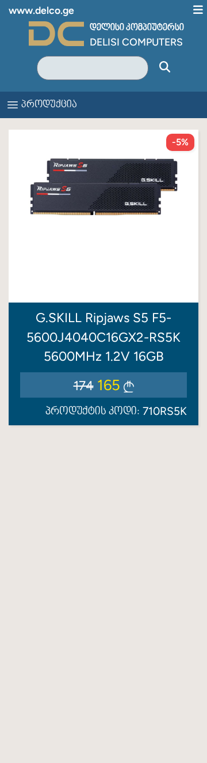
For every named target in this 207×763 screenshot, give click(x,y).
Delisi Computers (136, 42)
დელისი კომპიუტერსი (137, 27)
